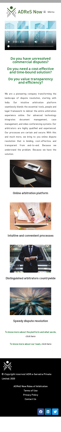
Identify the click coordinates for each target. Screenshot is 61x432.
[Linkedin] (48, 411)
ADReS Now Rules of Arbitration (31, 386)
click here (30, 336)
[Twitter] (55, 411)
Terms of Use (30, 390)
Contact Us (30, 399)
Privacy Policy (30, 395)
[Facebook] (40, 411)
